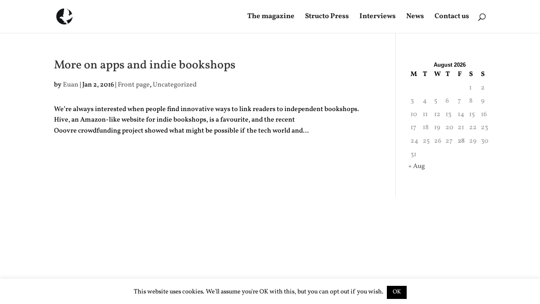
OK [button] (397, 292)
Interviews (377, 17)
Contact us (452, 17)
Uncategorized (175, 85)
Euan (70, 85)
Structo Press (327, 17)
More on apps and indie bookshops (144, 65)
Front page (134, 85)
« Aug (416, 166)
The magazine (270, 17)
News (415, 17)
